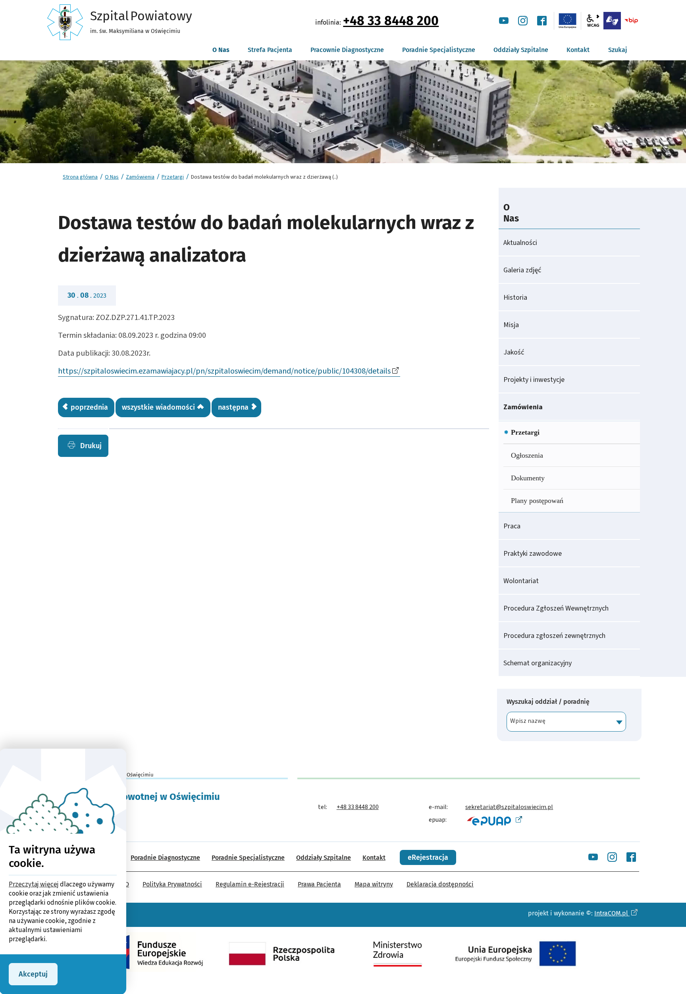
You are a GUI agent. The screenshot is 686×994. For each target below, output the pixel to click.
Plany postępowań (537, 501)
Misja (511, 325)
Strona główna (80, 177)
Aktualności (520, 243)
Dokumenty (528, 478)
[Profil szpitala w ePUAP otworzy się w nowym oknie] (493, 820)
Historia (515, 297)
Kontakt (373, 857)
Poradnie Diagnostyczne (165, 857)
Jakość (513, 352)
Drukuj (90, 445)
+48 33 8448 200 (391, 20)
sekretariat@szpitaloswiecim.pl (509, 807)
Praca (511, 526)
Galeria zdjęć (522, 270)
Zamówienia (140, 177)
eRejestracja (428, 857)
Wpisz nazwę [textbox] (527, 721)
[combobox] (566, 722)
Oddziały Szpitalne (323, 857)
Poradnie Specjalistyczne (248, 857)
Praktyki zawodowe (532, 554)
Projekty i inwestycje (534, 380)
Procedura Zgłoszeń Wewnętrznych (556, 608)
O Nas (112, 177)
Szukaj (617, 50)
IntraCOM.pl (612, 913)
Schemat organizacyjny (537, 663)
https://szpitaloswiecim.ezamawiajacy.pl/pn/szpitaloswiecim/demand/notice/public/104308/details (224, 371)
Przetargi (173, 177)
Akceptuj (33, 974)
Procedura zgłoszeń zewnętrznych (554, 636)
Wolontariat (521, 581)
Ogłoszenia (527, 455)
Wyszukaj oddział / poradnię (548, 701)
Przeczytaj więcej (34, 884)
